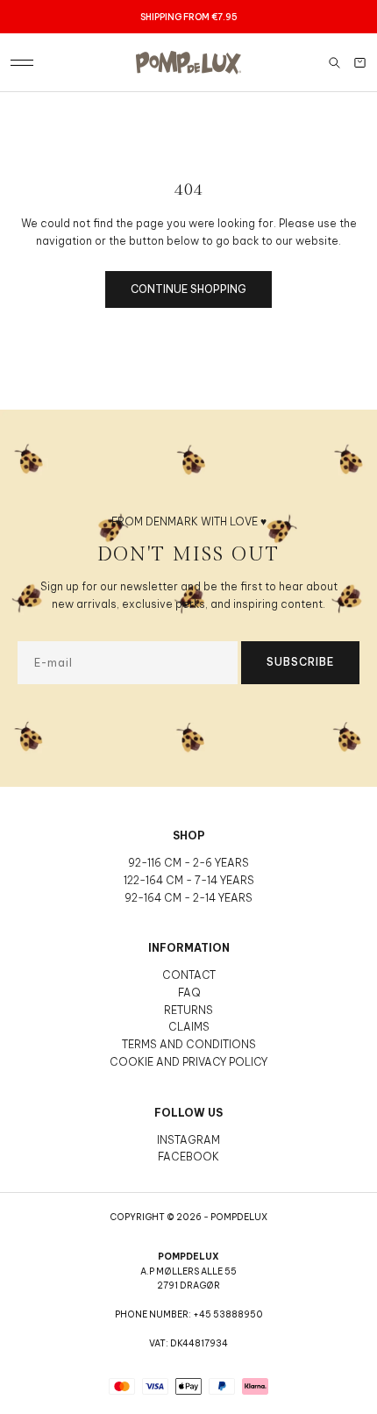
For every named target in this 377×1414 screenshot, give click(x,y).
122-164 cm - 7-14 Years (189, 880)
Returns (188, 1010)
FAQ (189, 992)
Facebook (188, 1156)
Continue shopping (188, 289)
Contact (189, 975)
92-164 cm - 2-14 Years (188, 897)
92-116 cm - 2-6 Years (188, 862)
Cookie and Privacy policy (188, 1061)
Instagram (188, 1139)
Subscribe (300, 661)
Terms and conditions (189, 1044)
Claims (189, 1026)
